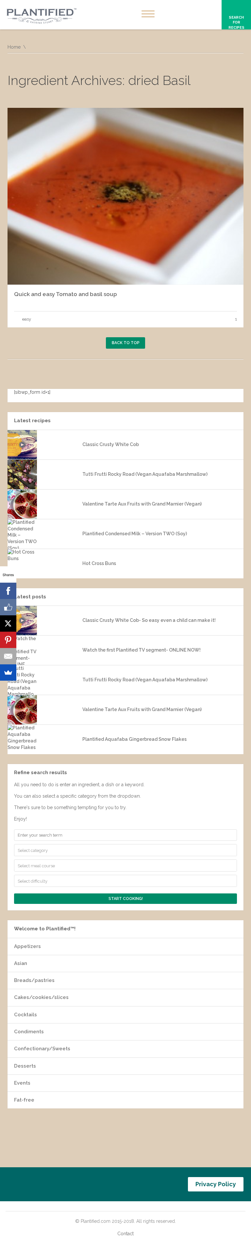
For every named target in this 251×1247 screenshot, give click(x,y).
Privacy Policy (215, 1184)
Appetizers (27, 946)
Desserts (25, 1066)
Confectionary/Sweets (42, 1049)
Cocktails (25, 1015)
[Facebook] (8, 591)
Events (22, 1083)
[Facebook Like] (8, 607)
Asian (20, 963)
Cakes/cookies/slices (41, 997)
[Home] (42, 16)
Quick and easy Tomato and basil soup (65, 294)
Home (14, 47)
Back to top (126, 343)
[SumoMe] (8, 672)
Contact (125, 1233)
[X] (8, 623)
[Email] (8, 656)
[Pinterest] (8, 640)
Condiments (29, 1032)
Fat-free (24, 1100)
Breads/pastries (34, 980)
